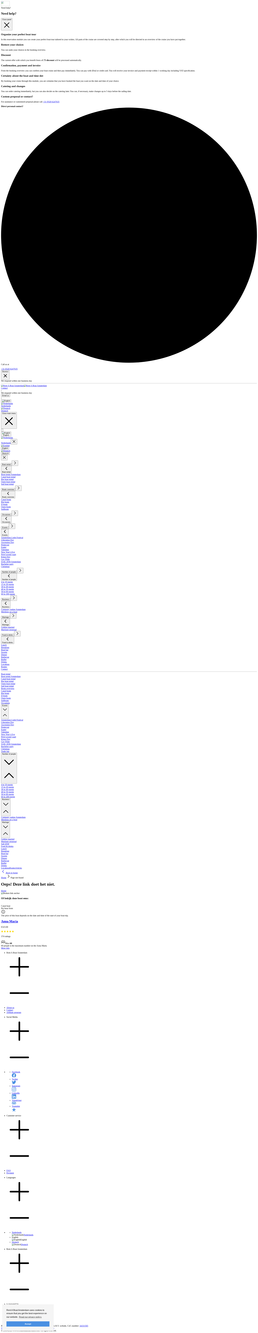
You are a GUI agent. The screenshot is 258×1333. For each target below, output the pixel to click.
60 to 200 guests (8, 594)
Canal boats (6, 499)
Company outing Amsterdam (13, 609)
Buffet (3, 659)
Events (5, 528)
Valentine (5, 550)
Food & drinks (7, 635)
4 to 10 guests (7, 582)
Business (5, 599)
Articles (18, 868)
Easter (3, 547)
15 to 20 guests (7, 584)
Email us (5, 396)
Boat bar (4, 650)
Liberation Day (7, 540)
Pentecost (5, 545)
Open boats (6, 507)
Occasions (6, 515)
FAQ (8, 1170)
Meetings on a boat (9, 612)
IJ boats (4, 504)
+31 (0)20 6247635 (51, 102)
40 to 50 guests (7, 589)
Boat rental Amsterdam (11, 474)
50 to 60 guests (7, 591)
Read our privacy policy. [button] (30, 1317)
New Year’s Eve (8, 552)
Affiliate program (13, 1012)
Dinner (4, 655)
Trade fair (5, 751)
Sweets (4, 652)
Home (3, 878)
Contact (4, 388)
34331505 (84, 1326)
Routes (4, 667)
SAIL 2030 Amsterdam (11, 562)
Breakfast (5, 647)
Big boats (5, 502)
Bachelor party (7, 564)
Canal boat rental (8, 477)
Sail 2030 (5, 844)
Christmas (5, 566)
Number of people (9, 572)
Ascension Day (7, 542)
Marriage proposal (9, 630)
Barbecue (5, 657)
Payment (10, 1173)
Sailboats (5, 509)
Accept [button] (28, 1324)
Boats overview (8, 490)
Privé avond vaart (8, 554)
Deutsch (15, 1242)
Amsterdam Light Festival (12, 537)
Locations (5, 664)
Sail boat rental (7, 484)
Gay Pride (5, 559)
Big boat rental (7, 479)
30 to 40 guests (7, 587)
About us (10, 1007)
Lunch (4, 645)
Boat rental (6, 464)
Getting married (7, 627)
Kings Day (5, 557)
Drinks (4, 662)
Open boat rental (8, 482)
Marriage (5, 617)
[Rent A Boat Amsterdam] (24, 386)
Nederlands (17, 1232)
